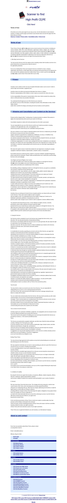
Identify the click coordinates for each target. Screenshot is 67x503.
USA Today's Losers (18, 448)
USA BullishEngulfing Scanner (20, 484)
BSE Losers (18, 499)
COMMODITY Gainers (47, 497)
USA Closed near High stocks (20, 466)
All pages (15, 438)
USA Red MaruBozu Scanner (20, 489)
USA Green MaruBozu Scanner (21, 487)
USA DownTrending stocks (20, 471)
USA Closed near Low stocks (20, 468)
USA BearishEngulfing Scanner (21, 485)
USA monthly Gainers (18, 459)
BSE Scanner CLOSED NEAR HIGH (30, 499)
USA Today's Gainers (18, 446)
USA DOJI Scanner (18, 479)
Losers (39, 1)
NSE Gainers (15, 497)
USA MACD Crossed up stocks (21, 472)
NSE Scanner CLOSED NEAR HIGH (33, 497)
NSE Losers (21, 497)
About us (13, 36)
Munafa (31, 1)
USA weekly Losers (18, 454)
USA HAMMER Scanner (19, 481)
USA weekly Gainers (18, 453)
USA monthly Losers (18, 461)
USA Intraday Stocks (18, 444)
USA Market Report (18, 443)
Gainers (35, 1)
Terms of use (42, 36)
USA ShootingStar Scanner (20, 482)
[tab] (27, 1)
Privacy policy (24, 36)
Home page (16, 436)
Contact (18, 36)
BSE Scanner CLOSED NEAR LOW (47, 499)
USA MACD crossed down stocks (21, 474)
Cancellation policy (33, 36)
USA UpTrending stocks (19, 469)
